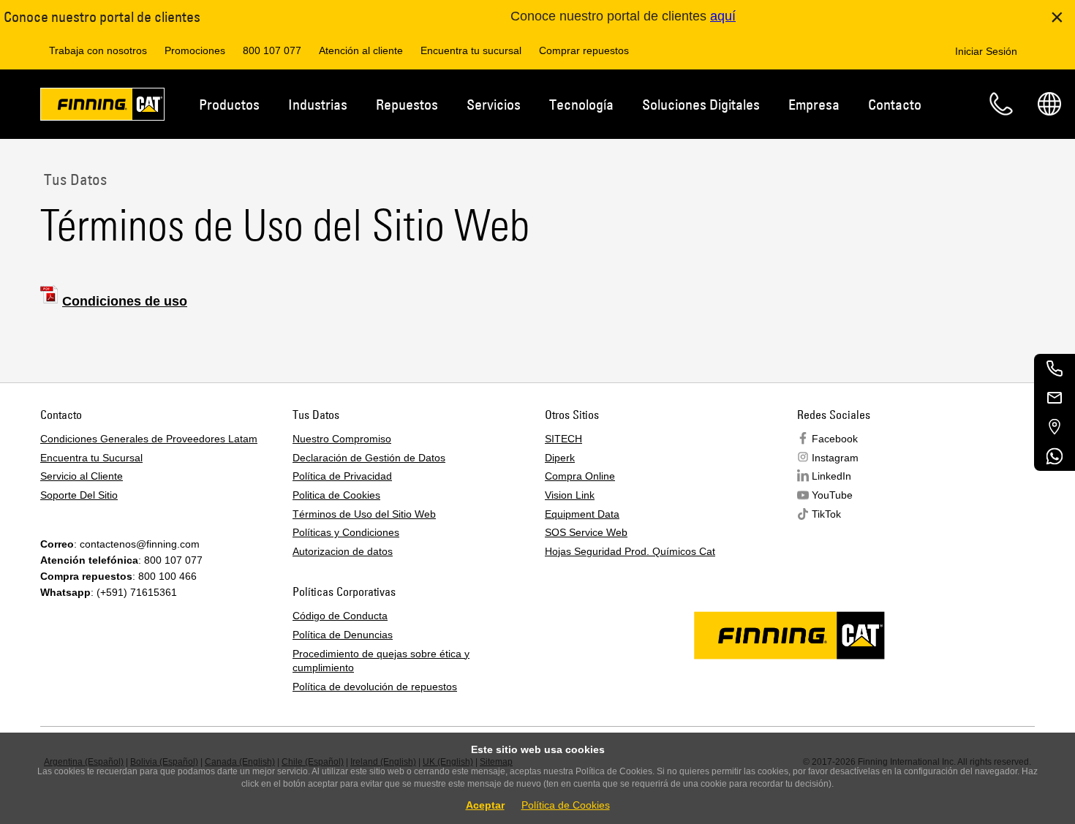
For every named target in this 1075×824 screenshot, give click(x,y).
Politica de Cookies (336, 495)
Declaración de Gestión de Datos (369, 458)
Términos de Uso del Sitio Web (364, 514)
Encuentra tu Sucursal (91, 458)
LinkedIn (831, 476)
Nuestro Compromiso (342, 439)
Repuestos (407, 104)
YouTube (832, 495)
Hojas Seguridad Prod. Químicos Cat (630, 551)
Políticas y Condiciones (346, 532)
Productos (229, 104)
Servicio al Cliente (81, 476)
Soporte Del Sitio (79, 495)
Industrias (317, 104)
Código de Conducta (340, 615)
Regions (1049, 104)
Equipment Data (582, 514)
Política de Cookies (565, 805)
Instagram (835, 458)
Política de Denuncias (343, 634)
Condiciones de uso (124, 301)
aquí (723, 16)
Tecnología (581, 104)
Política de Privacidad (342, 476)
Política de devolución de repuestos (375, 686)
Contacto (894, 104)
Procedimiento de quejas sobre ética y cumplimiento (381, 661)
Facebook (835, 439)
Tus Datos (73, 179)
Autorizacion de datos (343, 551)
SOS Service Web (586, 532)
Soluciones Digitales (701, 104)
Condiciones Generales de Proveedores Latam (148, 439)
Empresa (814, 104)
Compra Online (580, 476)
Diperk (560, 458)
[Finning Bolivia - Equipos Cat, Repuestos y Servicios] (102, 107)
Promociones (195, 50)
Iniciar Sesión (986, 51)
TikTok (826, 514)
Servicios (494, 104)
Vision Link (570, 495)
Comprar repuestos (584, 50)
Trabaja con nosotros (98, 50)
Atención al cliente (361, 50)
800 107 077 (272, 50)
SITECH (563, 439)
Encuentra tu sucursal (470, 50)
